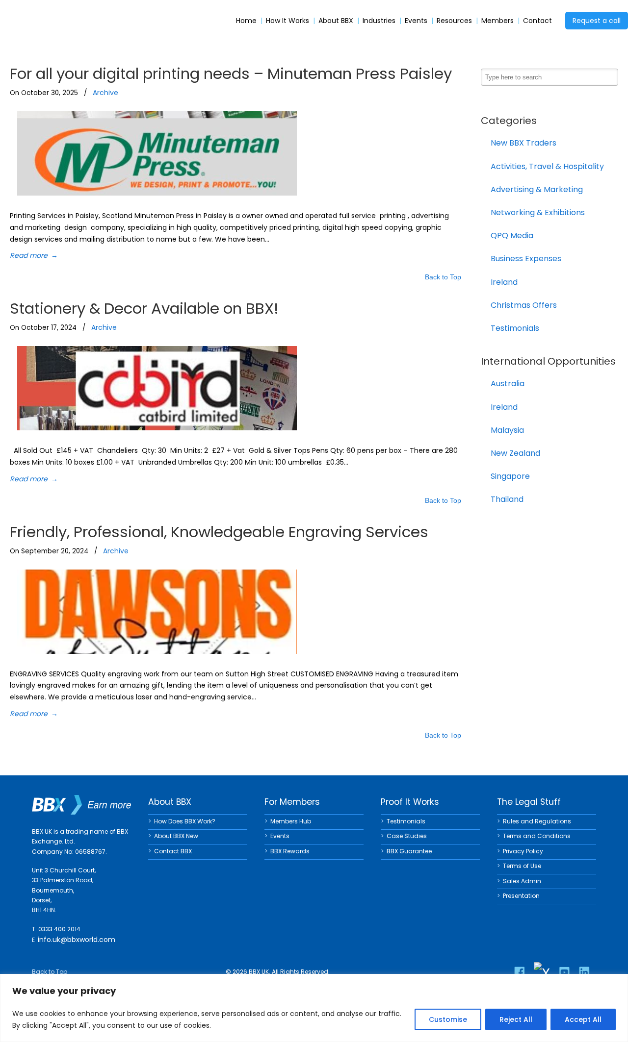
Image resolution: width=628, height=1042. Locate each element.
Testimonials (515, 328)
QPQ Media (512, 235)
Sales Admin (522, 881)
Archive (105, 93)
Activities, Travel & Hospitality (547, 166)
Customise (448, 1019)
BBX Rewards (290, 851)
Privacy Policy (523, 851)
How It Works (287, 21)
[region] (314, 1008)
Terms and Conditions (537, 836)
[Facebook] (519, 972)
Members (497, 21)
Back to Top (443, 277)
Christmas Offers (524, 305)
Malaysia (507, 430)
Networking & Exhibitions (538, 212)
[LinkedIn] (584, 972)
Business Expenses (526, 258)
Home (246, 21)
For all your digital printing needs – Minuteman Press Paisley (231, 73)
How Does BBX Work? (184, 821)
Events (416, 21)
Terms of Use (522, 866)
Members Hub (290, 821)
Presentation (521, 896)
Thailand (507, 499)
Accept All (583, 1019)
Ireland (504, 282)
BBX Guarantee (409, 851)
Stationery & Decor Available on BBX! (144, 308)
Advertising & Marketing (537, 189)
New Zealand (515, 453)
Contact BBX (173, 851)
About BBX (335, 21)
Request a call (597, 20)
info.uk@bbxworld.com (76, 939)
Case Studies (407, 836)
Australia (507, 383)
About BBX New (176, 836)
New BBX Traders (523, 143)
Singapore (510, 476)
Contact (537, 21)
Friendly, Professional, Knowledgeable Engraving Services (219, 532)
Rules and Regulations (537, 821)
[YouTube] (564, 972)
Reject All (515, 1019)
